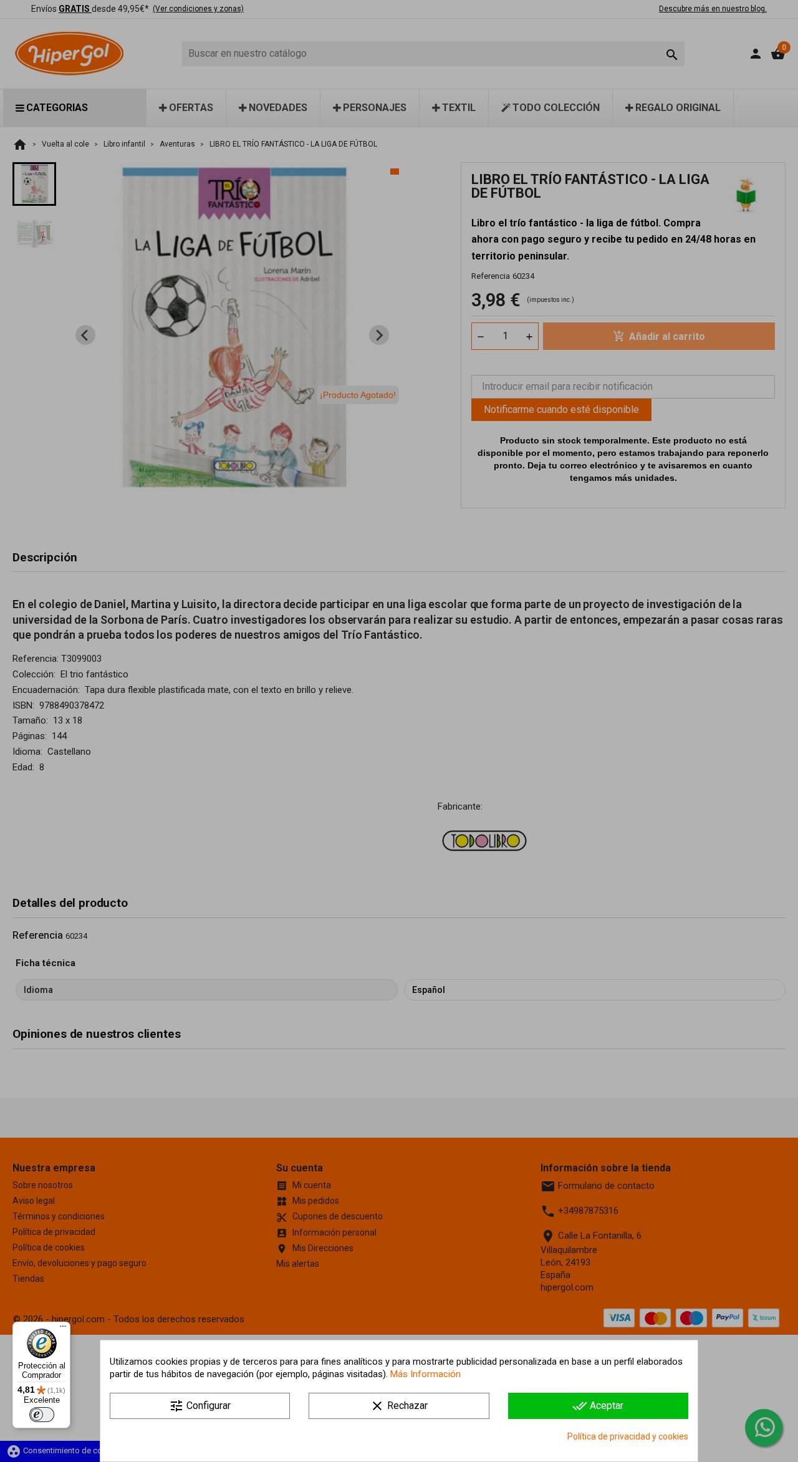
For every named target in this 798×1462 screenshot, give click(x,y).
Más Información (425, 1374)
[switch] (41, 1414)
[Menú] (62, 1329)
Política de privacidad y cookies (627, 1436)
